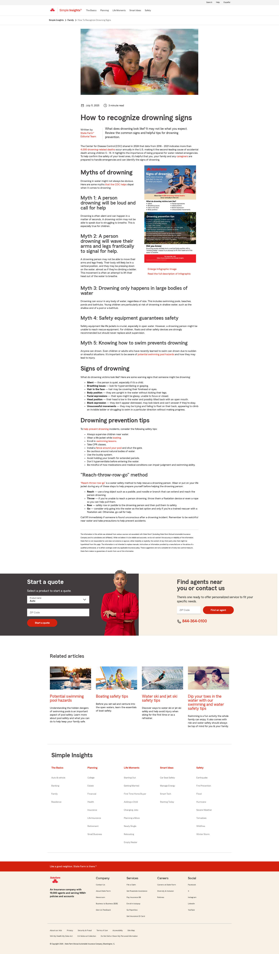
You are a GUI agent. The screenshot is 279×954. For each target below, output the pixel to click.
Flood (199, 794)
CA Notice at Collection (86, 936)
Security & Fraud (85, 930)
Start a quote (42, 623)
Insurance (92, 810)
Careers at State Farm (166, 885)
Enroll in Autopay (133, 904)
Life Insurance (94, 818)
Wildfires (200, 826)
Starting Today (167, 802)
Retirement (93, 826)
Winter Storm (203, 834)
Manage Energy (167, 786)
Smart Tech (165, 794)
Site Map (131, 930)
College (91, 778)
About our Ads (56, 930)
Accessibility (118, 930)
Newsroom (100, 897)
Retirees (160, 897)
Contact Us (100, 885)
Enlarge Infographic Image (162, 269)
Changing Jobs (131, 810)
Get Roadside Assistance (137, 891)
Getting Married (131, 786)
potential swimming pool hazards (156, 354)
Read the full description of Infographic (169, 274)
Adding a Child (131, 802)
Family (54, 794)
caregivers (182, 156)
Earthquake (201, 778)
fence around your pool (109, 448)
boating (117, 437)
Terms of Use (102, 930)
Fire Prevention (203, 786)
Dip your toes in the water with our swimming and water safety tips (206, 702)
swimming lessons (106, 441)
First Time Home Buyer (135, 794)
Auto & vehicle (58, 778)
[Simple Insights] (71, 11)
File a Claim (131, 885)
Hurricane (201, 802)
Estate (91, 786)
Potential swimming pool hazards (67, 698)
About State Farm (103, 891)
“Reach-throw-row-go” (93, 483)
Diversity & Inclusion (165, 891)
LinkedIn (191, 904)
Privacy (70, 930)
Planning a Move (132, 818)
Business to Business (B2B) (107, 904)
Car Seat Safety (167, 778)
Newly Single (130, 826)
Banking (55, 786)
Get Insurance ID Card (136, 916)
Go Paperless (132, 910)
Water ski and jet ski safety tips (159, 698)
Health (91, 802)
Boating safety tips (112, 696)
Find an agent (218, 610)
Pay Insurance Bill (134, 897)
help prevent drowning (96, 429)
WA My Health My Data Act (61, 936)
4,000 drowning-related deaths (98, 149)
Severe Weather (204, 810)
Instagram (192, 897)
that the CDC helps (116, 184)
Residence (56, 802)
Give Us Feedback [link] (103, 910)
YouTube (191, 910)
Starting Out (130, 778)
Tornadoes (201, 818)
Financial (92, 794)
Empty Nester (130, 842)
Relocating (129, 834)
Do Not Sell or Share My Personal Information (119, 936)
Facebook (192, 885)
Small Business (95, 834)
